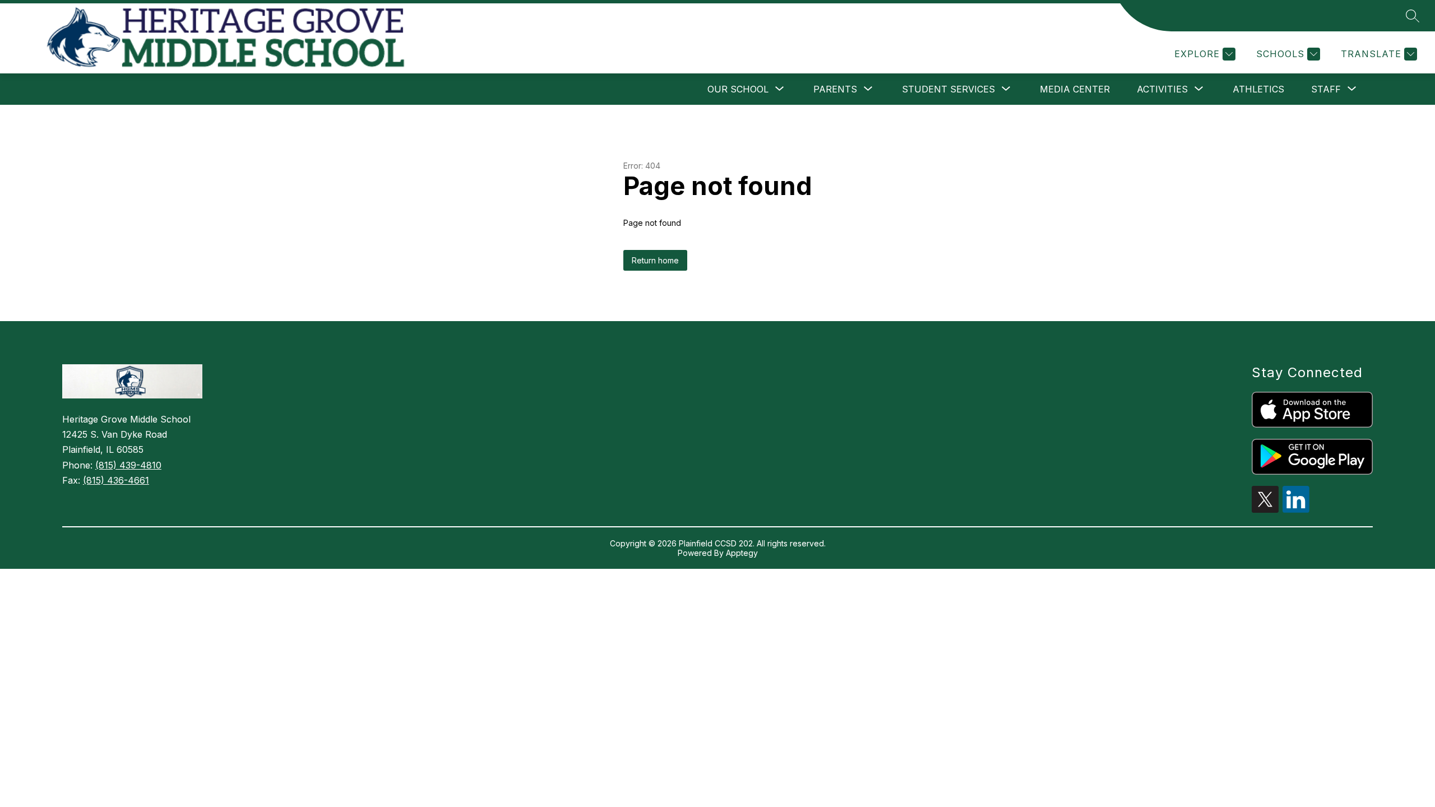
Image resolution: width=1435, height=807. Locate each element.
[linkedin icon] (1296, 509)
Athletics (1258, 89)
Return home (655, 260)
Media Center (1075, 89)
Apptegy (742, 553)
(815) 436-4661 (116, 480)
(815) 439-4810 (128, 465)
